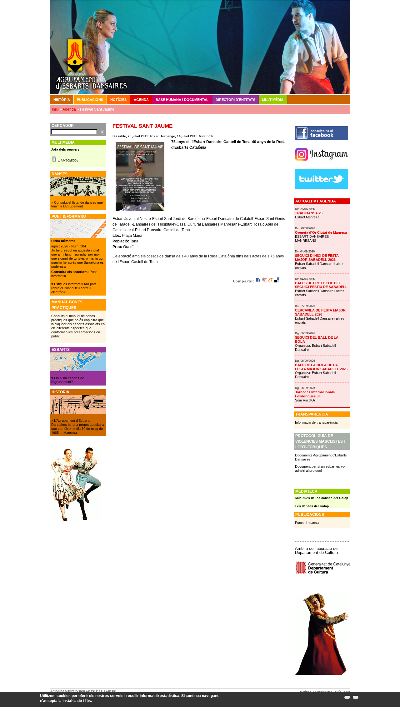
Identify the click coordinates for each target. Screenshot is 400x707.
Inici (55, 109)
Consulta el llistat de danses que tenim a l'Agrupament (77, 204)
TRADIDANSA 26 (308, 213)
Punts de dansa (307, 523)
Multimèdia (272, 100)
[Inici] (200, 47)
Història (61, 100)
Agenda (141, 100)
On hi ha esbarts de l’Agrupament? (67, 380)
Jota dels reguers (65, 149)
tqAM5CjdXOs (68, 160)
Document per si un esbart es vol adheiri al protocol (320, 468)
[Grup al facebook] (321, 139)
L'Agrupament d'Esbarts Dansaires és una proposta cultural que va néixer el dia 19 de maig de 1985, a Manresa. (77, 427)
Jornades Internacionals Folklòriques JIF (315, 394)
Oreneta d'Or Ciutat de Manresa (321, 232)
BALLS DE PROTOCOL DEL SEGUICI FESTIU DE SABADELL (321, 285)
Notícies (118, 100)
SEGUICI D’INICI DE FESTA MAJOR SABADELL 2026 (317, 257)
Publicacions (90, 100)
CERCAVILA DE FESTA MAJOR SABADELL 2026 (320, 312)
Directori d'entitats (235, 100)
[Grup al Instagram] (321, 163)
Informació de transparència (316, 422)
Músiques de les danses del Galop (321, 498)
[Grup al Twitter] (321, 187)
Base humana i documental (182, 100)
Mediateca (306, 491)
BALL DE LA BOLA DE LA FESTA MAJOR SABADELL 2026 (321, 367)
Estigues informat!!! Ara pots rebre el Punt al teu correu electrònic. (74, 288)
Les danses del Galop (312, 506)
